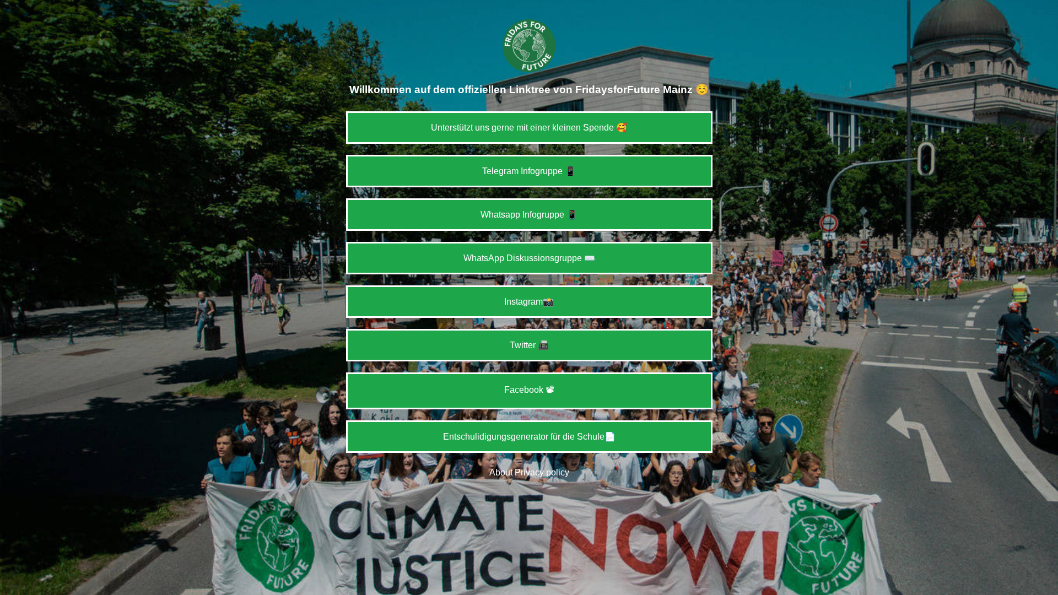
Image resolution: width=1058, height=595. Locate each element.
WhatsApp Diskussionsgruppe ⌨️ (529, 258)
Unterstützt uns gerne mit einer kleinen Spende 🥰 (529, 127)
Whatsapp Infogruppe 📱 (529, 214)
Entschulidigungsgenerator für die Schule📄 (529, 436)
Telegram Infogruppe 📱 (529, 171)
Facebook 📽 (529, 389)
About (500, 472)
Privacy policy (542, 472)
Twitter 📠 (529, 345)
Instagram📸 (529, 301)
